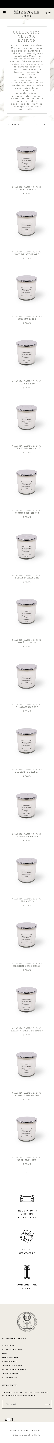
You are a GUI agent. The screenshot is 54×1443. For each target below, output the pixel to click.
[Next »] (31, 1173)
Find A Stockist (10, 1358)
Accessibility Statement (14, 1370)
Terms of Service (11, 1374)
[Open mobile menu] (4, 12)
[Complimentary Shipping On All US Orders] (27, 4)
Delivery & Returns (12, 1350)
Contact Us (8, 1346)
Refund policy (9, 1378)
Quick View (27, 166)
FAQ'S (5, 1354)
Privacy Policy (10, 1362)
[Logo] (26, 14)
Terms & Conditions (12, 1366)
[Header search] (46, 13)
